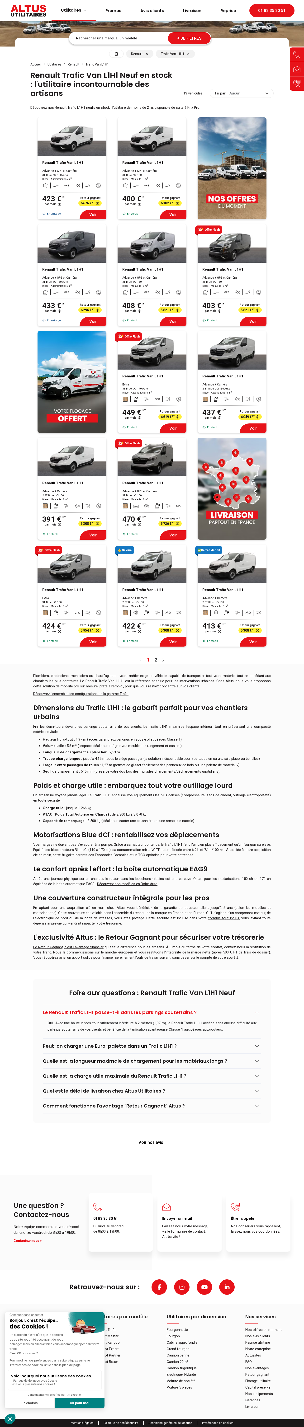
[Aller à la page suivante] (163, 660)
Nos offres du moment (263, 1330)
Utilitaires (71, 10)
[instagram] (182, 1287)
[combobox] (140, 38)
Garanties (252, 1400)
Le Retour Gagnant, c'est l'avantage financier (68, 947)
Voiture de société (181, 1381)
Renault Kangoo (107, 1342)
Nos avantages (257, 1368)
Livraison (192, 11)
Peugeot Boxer (106, 1362)
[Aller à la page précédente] (140, 660)
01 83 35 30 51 (272, 10)
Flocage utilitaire (258, 1381)
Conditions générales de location (170, 1423)
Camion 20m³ (177, 1362)
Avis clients (152, 11)
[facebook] (159, 1287)
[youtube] (204, 1287)
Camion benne (178, 1355)
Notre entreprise (258, 1349)
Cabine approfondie (182, 1342)
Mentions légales (82, 1423)
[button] (152, 1012)
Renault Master (107, 1336)
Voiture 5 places (179, 1387)
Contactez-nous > (28, 1241)
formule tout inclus (223, 918)
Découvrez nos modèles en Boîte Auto (127, 884)
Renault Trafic (105, 1330)
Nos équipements (259, 1394)
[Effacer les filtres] (116, 54)
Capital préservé (258, 1387)
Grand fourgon (178, 1349)
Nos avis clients (257, 1336)
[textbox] (140, 38)
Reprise (228, 11)
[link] (35, 64)
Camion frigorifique (182, 1368)
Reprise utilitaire (257, 1342)
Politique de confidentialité (121, 1423)
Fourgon (173, 1336)
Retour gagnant (257, 1374)
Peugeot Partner (107, 1355)
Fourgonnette (177, 1330)
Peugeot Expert (107, 1349)
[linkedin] (227, 1287)
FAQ (248, 1362)
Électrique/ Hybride (181, 1374)
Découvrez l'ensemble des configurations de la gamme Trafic (80, 694)
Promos (113, 11)
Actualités (253, 1355)
